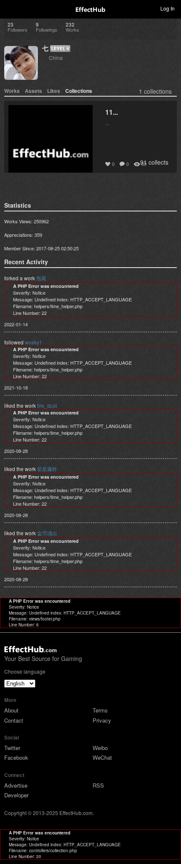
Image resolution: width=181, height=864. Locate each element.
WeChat (102, 757)
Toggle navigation (10, 8)
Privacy (102, 720)
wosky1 (33, 342)
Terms (100, 710)
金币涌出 (47, 532)
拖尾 (41, 278)
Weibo (100, 748)
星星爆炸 (47, 468)
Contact (13, 720)
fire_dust (47, 405)
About (11, 710)
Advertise (15, 785)
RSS (98, 785)
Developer (16, 795)
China (56, 57)
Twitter (12, 748)
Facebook (16, 757)
